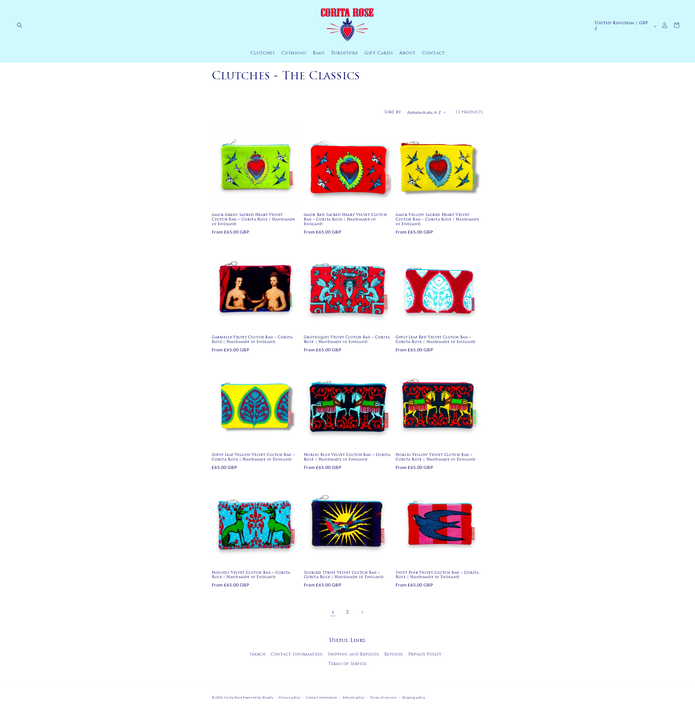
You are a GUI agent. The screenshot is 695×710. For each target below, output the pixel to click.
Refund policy (354, 697)
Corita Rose (233, 697)
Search (257, 654)
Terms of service (383, 697)
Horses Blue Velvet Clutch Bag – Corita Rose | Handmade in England (347, 457)
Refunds (393, 654)
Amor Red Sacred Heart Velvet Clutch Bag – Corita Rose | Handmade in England (345, 219)
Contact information (321, 697)
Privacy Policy (424, 654)
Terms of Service (347, 664)
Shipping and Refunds (353, 654)
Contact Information (297, 654)
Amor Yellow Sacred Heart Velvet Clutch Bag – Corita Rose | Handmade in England (437, 219)
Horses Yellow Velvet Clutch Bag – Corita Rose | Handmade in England (436, 457)
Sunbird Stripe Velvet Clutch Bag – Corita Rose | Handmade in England (344, 575)
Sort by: (393, 112)
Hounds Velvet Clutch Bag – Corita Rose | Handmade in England (251, 575)
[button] (20, 25)
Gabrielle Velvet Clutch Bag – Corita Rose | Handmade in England (252, 340)
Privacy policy (290, 697)
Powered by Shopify (258, 697)
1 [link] (332, 612)
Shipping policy (414, 697)
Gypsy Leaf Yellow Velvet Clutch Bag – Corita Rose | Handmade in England (253, 457)
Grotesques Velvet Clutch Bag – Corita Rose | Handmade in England (347, 340)
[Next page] (362, 612)
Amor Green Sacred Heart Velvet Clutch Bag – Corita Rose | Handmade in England (253, 219)
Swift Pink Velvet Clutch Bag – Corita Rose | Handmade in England (437, 575)
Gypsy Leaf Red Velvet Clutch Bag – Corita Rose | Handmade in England (436, 340)
